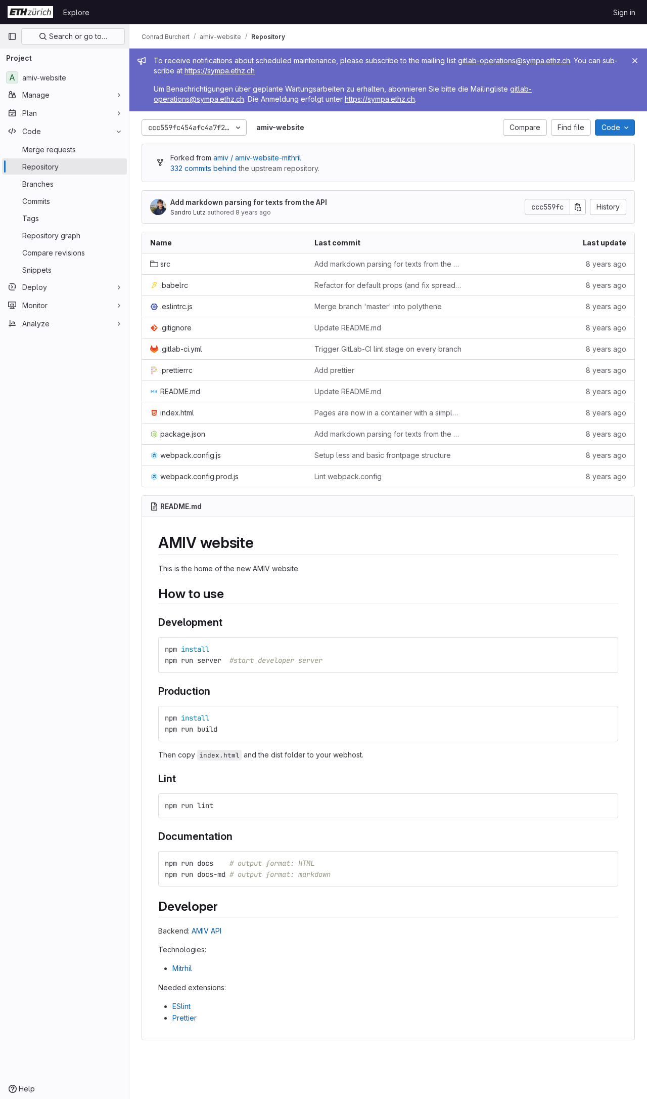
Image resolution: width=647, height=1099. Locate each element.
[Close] (635, 61)
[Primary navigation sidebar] (12, 36)
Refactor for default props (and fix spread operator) (388, 285)
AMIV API (206, 930)
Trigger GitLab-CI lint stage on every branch (387, 349)
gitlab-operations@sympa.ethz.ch (514, 60)
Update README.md (347, 327)
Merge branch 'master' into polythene (378, 306)
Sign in (624, 12)
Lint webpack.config (348, 476)
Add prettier (334, 370)
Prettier (184, 1017)
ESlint (181, 1006)
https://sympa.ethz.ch (219, 70)
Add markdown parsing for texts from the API (248, 202)
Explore (76, 12)
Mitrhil (182, 968)
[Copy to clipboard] (606, 649)
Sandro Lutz (188, 212)
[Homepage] (30, 12)
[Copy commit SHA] (578, 207)
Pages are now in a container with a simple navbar (388, 412)
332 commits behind (203, 168)
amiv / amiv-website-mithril (257, 157)
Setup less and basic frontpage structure (382, 455)
